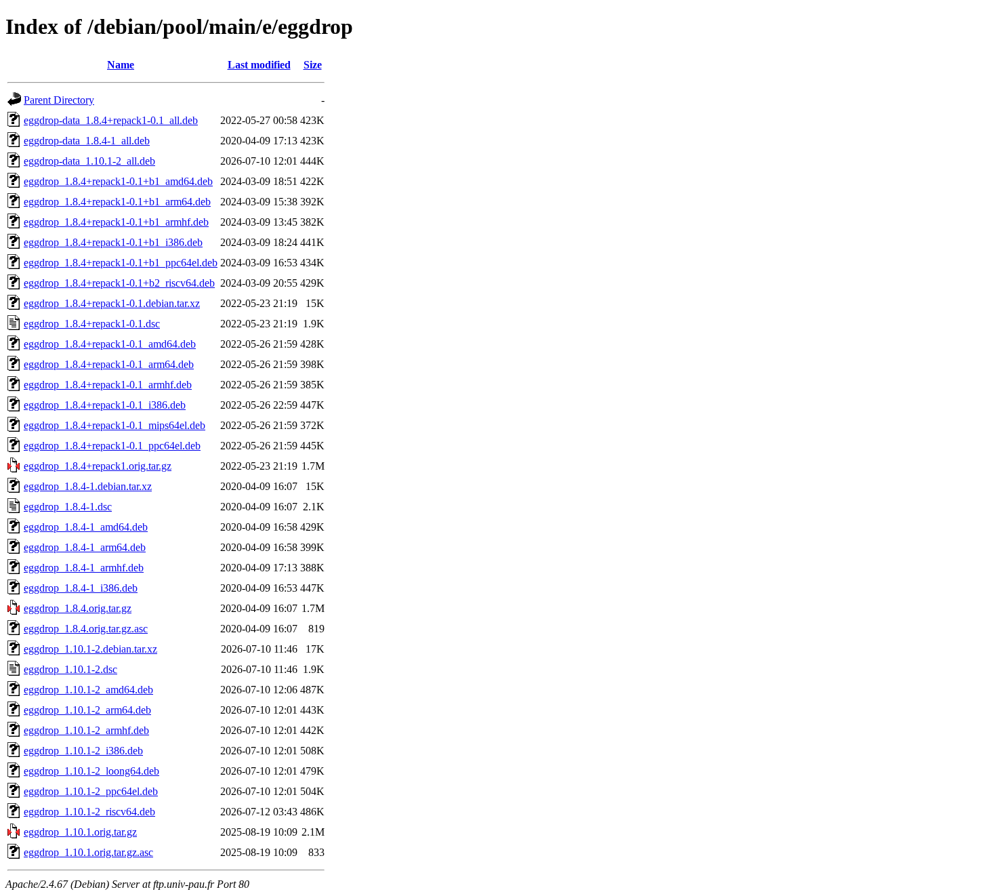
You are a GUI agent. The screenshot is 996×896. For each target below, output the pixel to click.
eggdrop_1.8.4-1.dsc (68, 506)
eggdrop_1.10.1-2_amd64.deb (88, 689)
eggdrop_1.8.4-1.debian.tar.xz (88, 486)
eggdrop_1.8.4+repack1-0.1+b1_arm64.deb (117, 201)
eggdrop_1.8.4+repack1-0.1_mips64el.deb (114, 425)
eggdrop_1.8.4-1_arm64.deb (85, 547)
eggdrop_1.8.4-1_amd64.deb (86, 527)
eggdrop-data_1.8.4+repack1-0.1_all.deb (111, 120)
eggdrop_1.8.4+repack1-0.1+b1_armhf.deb (116, 222)
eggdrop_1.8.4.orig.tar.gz (77, 608)
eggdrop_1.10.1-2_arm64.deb (87, 710)
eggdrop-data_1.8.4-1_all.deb (87, 140)
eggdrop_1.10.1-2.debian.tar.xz (90, 649)
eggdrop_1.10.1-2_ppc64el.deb (91, 791)
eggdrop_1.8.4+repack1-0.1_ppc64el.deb (112, 445)
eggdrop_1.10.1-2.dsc (70, 669)
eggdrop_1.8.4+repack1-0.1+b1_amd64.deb (118, 181)
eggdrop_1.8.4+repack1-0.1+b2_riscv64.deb (119, 283)
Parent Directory (59, 100)
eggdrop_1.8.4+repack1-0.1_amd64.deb (110, 344)
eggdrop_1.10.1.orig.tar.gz (80, 832)
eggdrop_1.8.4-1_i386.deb (81, 588)
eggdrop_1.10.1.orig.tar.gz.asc (88, 852)
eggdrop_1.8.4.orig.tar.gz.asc (86, 628)
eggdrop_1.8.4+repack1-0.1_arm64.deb (109, 364)
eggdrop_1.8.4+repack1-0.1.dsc (92, 323)
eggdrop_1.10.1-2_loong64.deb (91, 771)
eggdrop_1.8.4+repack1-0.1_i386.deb (105, 405)
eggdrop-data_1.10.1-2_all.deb (89, 161)
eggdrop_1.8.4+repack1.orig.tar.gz (97, 466)
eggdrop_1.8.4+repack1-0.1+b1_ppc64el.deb (120, 262)
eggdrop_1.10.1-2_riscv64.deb (89, 811)
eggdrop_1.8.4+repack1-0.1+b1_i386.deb (113, 242)
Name (120, 64)
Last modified (259, 64)
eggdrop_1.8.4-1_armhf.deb (84, 567)
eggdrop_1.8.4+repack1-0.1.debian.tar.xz (112, 303)
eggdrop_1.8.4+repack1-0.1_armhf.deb (108, 384)
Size (313, 64)
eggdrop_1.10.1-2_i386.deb (83, 750)
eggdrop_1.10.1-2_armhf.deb (86, 730)
